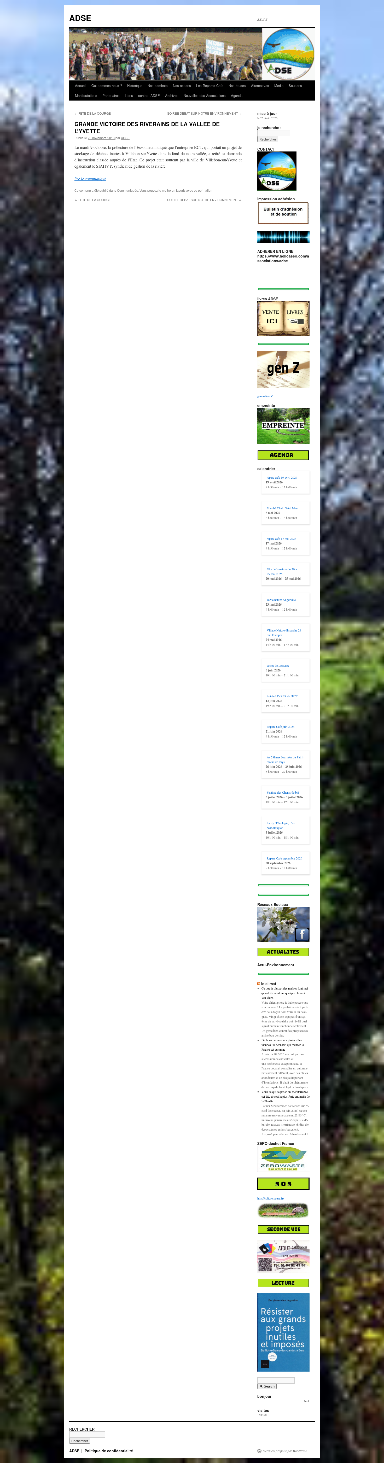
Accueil (80, 85)
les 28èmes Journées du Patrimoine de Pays (285, 759)
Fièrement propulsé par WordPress (285, 1451)
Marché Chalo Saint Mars (283, 508)
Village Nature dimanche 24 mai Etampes (284, 632)
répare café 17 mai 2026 (281, 538)
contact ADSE (149, 95)
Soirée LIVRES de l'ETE (282, 696)
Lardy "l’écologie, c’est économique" (281, 825)
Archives (171, 95)
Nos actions (182, 85)
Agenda (236, 95)
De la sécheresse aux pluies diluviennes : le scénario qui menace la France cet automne (282, 1044)
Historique (134, 85)
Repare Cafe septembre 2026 (284, 858)
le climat (268, 983)
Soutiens (295, 85)
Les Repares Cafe (209, 85)
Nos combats (158, 85)
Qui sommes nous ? (106, 85)
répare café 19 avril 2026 (282, 477)
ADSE (80, 17)
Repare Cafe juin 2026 (280, 726)
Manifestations (86, 95)
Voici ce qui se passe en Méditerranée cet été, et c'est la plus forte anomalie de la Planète (285, 1096)
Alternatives (260, 85)
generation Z (265, 396)
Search (267, 1386)
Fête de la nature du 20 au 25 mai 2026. (282, 571)
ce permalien (203, 190)
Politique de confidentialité (109, 1450)
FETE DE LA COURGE (92, 113)
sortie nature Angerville (281, 600)
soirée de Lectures (278, 665)
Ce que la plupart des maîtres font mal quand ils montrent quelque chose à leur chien (284, 993)
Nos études (237, 85)
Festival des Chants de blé (283, 792)
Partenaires (111, 95)
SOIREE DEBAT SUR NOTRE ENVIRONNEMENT (204, 113)
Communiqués (127, 190)
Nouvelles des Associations (205, 95)
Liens (129, 95)
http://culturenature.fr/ (270, 1198)
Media (278, 85)
